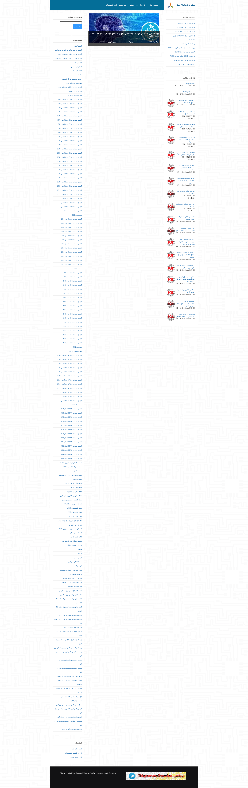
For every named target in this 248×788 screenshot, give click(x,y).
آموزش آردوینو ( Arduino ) (73, 504)
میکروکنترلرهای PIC (75, 516)
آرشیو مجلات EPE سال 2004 (72, 298)
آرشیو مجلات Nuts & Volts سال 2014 (69, 397)
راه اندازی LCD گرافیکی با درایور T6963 (182, 56)
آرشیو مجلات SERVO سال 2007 (71, 425)
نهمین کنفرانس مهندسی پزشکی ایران (69, 717)
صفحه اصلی (153, 5)
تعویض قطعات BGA (75, 545)
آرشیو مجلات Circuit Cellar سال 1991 (69, 112)
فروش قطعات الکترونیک (73, 753)
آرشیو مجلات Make (75, 91)
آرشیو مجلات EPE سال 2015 (72, 343)
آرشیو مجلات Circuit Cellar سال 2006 (69, 174)
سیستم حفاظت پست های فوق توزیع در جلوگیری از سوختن (186, 180)
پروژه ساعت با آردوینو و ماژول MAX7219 (181, 48)
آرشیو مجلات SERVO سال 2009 (71, 434)
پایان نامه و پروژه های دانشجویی (71, 570)
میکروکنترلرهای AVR (75, 512)
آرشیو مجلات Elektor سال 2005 (71, 223)
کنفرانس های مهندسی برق (73, 628)
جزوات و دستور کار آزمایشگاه (72, 79)
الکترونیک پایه (77, 71)
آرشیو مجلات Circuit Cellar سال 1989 (69, 104)
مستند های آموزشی (75, 562)
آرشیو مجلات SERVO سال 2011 (71, 442)
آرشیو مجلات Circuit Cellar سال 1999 (69, 145)
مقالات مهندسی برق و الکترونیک (70, 475)
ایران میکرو (151, 39)
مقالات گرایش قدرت (75, 488)
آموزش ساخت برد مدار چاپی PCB (70, 529)
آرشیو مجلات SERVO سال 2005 (71, 417)
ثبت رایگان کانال (76, 749)
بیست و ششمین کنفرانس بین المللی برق (68, 648)
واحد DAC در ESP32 (188, 44)
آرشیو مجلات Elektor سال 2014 (71, 260)
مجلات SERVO (77, 405)
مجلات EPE (78, 269)
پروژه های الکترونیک (75, 574)
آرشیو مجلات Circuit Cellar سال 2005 (69, 170)
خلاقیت (79, 549)
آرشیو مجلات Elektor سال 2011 (71, 248)
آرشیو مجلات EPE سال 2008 (72, 314)
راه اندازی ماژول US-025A (186, 23)
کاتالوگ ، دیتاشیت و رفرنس (72, 578)
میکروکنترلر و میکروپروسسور (72, 500)
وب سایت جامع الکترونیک (116, 5)
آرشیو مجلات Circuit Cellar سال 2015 (69, 211)
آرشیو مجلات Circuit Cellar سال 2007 (69, 178)
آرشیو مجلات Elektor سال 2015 (71, 265)
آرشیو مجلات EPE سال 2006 (72, 306)
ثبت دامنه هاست (76, 757)
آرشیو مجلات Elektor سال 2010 (71, 244)
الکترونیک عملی (76, 67)
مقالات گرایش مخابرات (74, 492)
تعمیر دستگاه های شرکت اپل (72, 541)
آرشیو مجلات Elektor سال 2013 (71, 256)
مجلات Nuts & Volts (75, 351)
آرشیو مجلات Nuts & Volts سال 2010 (69, 380)
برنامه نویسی (77, 75)
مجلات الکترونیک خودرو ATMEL (71, 463)
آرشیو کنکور (78, 46)
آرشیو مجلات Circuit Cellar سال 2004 (69, 166)
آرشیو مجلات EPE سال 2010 (72, 322)
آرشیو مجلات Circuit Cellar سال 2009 (69, 186)
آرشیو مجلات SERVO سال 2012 (71, 446)
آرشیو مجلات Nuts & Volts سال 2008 (69, 372)
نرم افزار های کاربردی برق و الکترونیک (69, 521)
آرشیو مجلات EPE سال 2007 (72, 310)
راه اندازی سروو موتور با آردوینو (184, 60)
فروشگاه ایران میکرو (137, 5)
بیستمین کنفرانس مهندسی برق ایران (69, 676)
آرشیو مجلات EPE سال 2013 (72, 335)
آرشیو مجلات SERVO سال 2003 (71, 409)
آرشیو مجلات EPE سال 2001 (72, 285)
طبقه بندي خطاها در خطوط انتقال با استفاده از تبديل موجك (186, 255)
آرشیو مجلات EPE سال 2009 (72, 318)
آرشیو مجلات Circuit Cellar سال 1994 (69, 124)
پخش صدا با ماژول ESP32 (186, 64)
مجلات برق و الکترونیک (74, 83)
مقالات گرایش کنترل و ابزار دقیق (71, 496)
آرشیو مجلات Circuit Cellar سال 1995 (69, 128)
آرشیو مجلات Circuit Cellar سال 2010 (69, 190)
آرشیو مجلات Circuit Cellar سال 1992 (69, 116)
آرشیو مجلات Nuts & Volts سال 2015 (69, 401)
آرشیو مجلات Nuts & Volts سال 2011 (69, 384)
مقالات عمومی (77, 479)
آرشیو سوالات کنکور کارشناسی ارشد (70, 54)
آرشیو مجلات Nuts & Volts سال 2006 (69, 364)
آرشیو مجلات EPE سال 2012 (72, 331)
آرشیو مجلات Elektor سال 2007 (71, 232)
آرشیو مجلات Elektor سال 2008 (71, 236)
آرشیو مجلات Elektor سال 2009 (71, 240)
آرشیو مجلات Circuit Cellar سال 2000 (69, 149)
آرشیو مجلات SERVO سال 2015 (71, 459)
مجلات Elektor (77, 215)
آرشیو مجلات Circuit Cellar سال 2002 (69, 157)
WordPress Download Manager (79, 773)
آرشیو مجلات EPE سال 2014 (72, 339)
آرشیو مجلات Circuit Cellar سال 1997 (69, 137)
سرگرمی (79, 554)
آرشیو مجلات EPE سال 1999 (72, 277)
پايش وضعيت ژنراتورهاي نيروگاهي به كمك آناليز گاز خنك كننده (185, 279)
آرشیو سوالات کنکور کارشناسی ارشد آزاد (68, 58)
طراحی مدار (78, 558)
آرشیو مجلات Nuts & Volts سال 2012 (69, 388)
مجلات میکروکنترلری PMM (72, 467)
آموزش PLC (78, 63)
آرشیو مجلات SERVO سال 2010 (71, 438)
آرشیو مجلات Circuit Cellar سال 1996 (69, 133)
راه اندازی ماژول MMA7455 (186, 27)
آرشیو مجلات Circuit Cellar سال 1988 (69, 100)
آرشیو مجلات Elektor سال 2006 (71, 227)
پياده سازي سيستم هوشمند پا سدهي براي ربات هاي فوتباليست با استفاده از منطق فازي (124, 35)
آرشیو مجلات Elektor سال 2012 (71, 252)
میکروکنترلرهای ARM (74, 508)
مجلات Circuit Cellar (75, 96)
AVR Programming (189, 84)
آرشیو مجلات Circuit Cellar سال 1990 (69, 108)
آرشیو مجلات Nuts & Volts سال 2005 (69, 359)
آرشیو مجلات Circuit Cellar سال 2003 (69, 161)
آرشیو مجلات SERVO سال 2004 (71, 413)
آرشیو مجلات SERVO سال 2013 (71, 450)
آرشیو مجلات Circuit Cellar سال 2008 (69, 182)
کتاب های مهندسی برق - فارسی (71, 595)
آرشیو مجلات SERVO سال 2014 (71, 454)
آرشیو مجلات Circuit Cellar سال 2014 (69, 207)
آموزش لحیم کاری (76, 533)
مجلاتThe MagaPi (188, 92)
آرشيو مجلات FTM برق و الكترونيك (70, 87)
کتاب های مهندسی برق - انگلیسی (70, 591)
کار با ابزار (79, 566)
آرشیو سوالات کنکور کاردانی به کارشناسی (68, 50)
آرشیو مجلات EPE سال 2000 (72, 281)
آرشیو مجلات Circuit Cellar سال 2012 (69, 199)
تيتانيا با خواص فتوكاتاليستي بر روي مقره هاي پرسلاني (186, 303)
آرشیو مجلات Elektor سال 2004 (71, 219)
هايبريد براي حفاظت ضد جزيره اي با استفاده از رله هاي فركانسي (186, 139)
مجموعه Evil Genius (75, 587)
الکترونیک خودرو (76, 537)
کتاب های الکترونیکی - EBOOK (71, 583)
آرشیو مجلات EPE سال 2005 (72, 302)
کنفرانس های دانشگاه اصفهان (72, 729)
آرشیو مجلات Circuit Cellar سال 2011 (69, 194)
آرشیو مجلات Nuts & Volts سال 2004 (69, 355)
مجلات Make (77, 347)
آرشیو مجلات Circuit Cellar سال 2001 (69, 153)
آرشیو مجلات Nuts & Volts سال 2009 (69, 376)
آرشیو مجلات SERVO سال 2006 (71, 421)
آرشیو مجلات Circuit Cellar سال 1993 (69, 120)
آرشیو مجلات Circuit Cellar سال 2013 (69, 203)
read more (102, 42)
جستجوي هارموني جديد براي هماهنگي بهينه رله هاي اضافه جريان (187, 242)
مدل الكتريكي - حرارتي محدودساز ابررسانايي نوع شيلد (186, 167)
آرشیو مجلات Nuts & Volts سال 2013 (69, 392)
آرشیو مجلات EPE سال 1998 (72, 273)
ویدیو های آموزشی (75, 525)
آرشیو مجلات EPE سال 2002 (72, 289)
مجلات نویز (78, 471)
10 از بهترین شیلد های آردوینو (185, 32)
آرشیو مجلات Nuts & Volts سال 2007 (69, 368)
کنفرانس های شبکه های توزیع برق (70, 615)
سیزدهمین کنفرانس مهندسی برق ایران (69, 705)
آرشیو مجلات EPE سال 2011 (72, 326)
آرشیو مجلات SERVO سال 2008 (71, 430)
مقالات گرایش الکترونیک (73, 483)
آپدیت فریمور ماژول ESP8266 (185, 52)
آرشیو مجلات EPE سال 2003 (72, 293)
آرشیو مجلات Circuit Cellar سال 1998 (69, 141)
